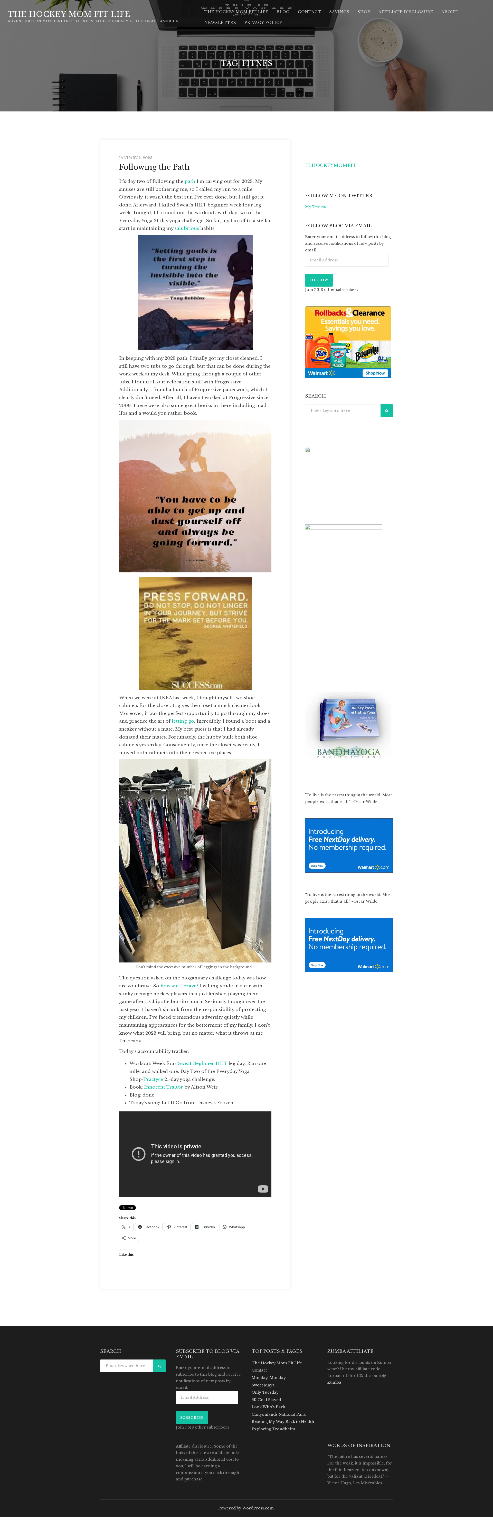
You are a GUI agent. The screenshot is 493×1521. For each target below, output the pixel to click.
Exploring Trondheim (273, 1429)
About (449, 12)
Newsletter (220, 22)
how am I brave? (179, 986)
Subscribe (192, 1418)
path (190, 181)
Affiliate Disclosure (405, 12)
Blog (283, 12)
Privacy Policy (263, 22)
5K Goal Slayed (266, 1399)
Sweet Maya (263, 1385)
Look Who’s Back (268, 1407)
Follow (318, 280)
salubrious (187, 228)
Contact (309, 12)
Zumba (334, 1382)
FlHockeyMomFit (330, 165)
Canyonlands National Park (279, 1414)
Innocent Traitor (163, 1087)
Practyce (153, 1079)
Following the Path (154, 167)
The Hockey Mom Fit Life (69, 14)
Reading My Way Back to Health (283, 1421)
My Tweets (315, 206)
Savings (339, 12)
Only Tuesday (265, 1392)
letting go (183, 721)
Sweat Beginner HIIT (202, 1063)
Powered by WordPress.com (246, 1508)
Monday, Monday (269, 1377)
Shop (364, 12)
